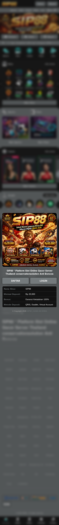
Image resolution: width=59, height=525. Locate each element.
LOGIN (43, 280)
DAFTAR (15, 280)
